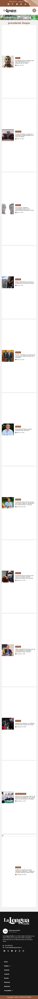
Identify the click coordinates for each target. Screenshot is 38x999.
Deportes (7, 986)
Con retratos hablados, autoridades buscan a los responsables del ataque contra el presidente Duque (25, 209)
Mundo (6, 978)
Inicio (6, 961)
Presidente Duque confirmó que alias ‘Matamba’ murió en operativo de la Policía (24, 62)
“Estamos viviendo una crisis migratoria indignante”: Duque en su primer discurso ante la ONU (24, 871)
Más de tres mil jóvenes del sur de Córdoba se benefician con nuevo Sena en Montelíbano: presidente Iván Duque (25, 798)
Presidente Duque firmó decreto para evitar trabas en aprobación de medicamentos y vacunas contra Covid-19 (24, 504)
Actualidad (7, 990)
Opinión (6, 970)
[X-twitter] (12, 4)
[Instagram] (29, 4)
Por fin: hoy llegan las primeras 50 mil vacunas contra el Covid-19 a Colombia (25, 356)
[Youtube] (16, 4)
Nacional (7, 982)
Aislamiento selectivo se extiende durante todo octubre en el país (24, 724)
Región (6, 966)
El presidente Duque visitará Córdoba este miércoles (23, 429)
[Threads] (25, 4)
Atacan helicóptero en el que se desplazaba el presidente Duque (24, 282)
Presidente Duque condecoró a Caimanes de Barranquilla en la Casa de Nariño (24, 135)
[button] (19, 966)
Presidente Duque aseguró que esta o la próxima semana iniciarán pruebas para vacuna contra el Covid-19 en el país (24, 577)
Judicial (6, 974)
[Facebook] (8, 4)
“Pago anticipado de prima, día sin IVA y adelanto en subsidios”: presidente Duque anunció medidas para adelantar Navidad (25, 651)
